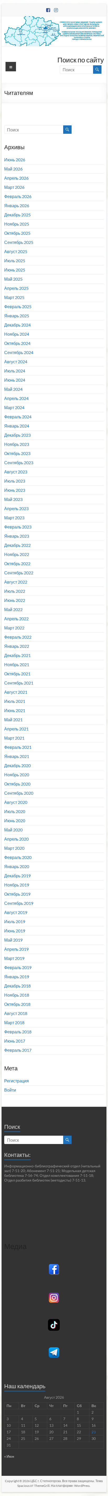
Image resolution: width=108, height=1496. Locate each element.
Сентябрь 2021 (18, 682)
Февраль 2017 (17, 1050)
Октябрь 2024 (17, 343)
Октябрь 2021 (17, 673)
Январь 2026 (16, 205)
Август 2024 (15, 361)
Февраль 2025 (17, 306)
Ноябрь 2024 (16, 334)
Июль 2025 (14, 260)
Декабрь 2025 (17, 214)
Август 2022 (15, 581)
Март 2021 (14, 737)
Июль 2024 (14, 370)
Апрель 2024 (16, 398)
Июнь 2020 (14, 820)
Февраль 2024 (17, 416)
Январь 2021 (16, 756)
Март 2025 (14, 297)
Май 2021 (13, 719)
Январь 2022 (16, 646)
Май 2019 (13, 939)
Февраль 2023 (17, 526)
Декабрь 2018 (17, 985)
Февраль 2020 (17, 857)
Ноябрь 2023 (16, 444)
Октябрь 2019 (17, 893)
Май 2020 (13, 829)
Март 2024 (14, 407)
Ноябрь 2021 (16, 664)
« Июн (9, 1456)
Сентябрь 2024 (18, 352)
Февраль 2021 (17, 747)
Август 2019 (15, 912)
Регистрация (16, 1080)
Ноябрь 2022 (16, 554)
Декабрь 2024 (17, 324)
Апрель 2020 (16, 838)
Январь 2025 (16, 315)
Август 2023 (15, 471)
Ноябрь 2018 (16, 994)
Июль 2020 (14, 811)
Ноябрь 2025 (16, 223)
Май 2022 (13, 609)
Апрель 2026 (16, 177)
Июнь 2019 (14, 930)
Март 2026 (14, 187)
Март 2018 (14, 1022)
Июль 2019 (14, 921)
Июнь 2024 (14, 379)
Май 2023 (13, 499)
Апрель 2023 (16, 508)
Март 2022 (14, 627)
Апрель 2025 (16, 288)
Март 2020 (14, 848)
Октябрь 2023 (17, 453)
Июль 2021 (14, 701)
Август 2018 (15, 1013)
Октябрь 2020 (17, 783)
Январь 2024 (16, 425)
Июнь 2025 (14, 269)
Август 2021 (15, 692)
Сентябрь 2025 (18, 242)
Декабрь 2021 (17, 655)
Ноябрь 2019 (16, 884)
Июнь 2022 (14, 600)
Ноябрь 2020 (16, 774)
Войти (10, 1089)
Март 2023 (14, 517)
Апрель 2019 (16, 949)
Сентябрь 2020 (18, 792)
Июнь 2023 (14, 490)
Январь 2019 (16, 976)
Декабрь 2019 (17, 875)
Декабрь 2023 (17, 434)
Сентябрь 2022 (18, 572)
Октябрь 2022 (17, 563)
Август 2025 (15, 251)
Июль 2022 (14, 591)
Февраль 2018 (17, 1031)
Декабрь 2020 (17, 765)
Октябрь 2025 (17, 233)
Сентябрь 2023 (18, 462)
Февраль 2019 (17, 967)
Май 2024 (13, 389)
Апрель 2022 (16, 618)
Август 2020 (15, 802)
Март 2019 (14, 958)
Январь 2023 (16, 535)
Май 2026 (13, 168)
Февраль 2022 (17, 636)
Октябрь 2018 (17, 1004)
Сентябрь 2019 (18, 903)
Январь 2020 (16, 866)
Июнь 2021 (14, 710)
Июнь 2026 (14, 159)
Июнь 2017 (14, 1040)
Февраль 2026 (17, 196)
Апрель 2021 (16, 728)
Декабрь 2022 (17, 545)
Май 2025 (13, 278)
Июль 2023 (14, 480)
